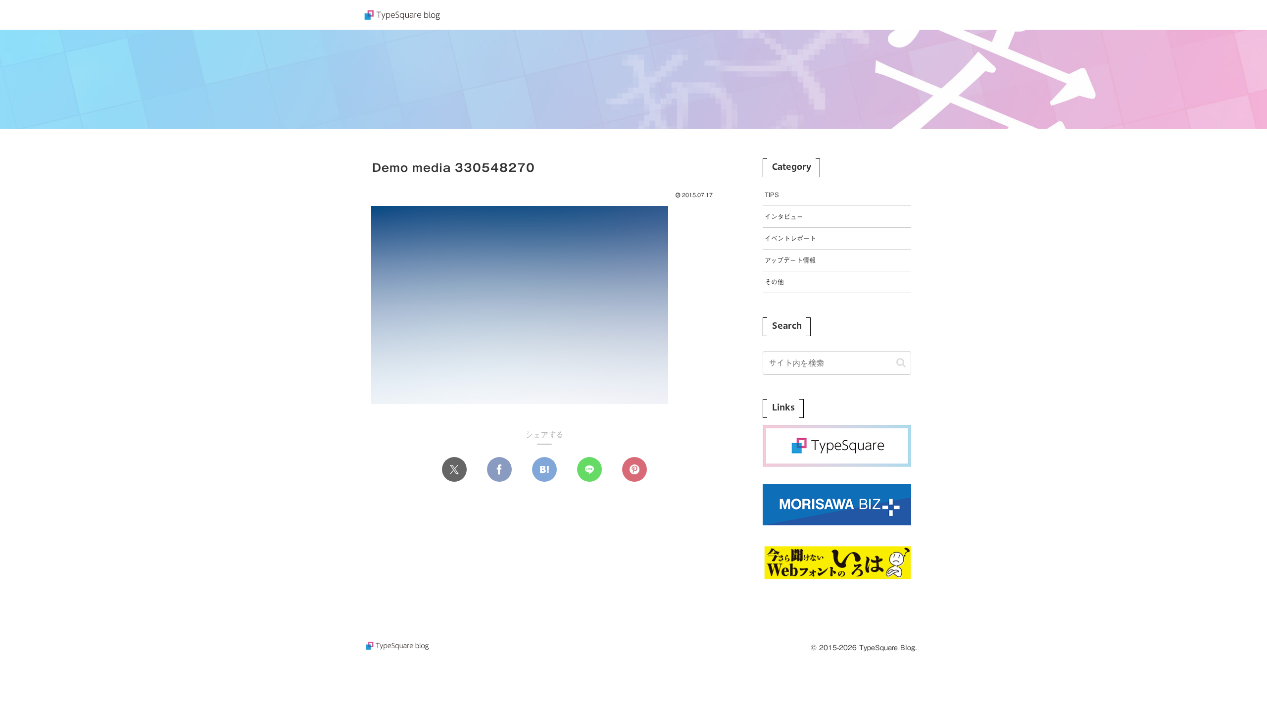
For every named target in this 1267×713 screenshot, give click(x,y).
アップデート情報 (790, 260)
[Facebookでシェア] (499, 469)
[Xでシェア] (454, 469)
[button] (901, 362)
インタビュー (784, 216)
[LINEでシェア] (589, 469)
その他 (774, 282)
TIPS (772, 195)
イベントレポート (790, 238)
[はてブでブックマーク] (544, 469)
